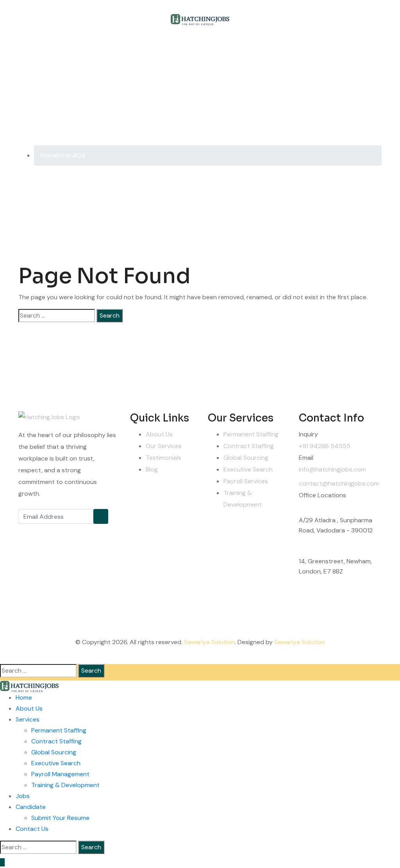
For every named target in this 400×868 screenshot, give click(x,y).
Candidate (31, 807)
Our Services (164, 446)
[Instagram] (61, 531)
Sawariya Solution (209, 642)
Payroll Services (245, 481)
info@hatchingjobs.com (332, 469)
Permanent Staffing (251, 434)
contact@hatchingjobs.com (339, 483)
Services (27, 719)
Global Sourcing (245, 458)
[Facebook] (26, 531)
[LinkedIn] (79, 531)
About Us (159, 434)
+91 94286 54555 (324, 446)
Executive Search (248, 469)
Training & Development (65, 785)
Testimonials (163, 458)
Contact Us (32, 829)
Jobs (23, 796)
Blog (152, 469)
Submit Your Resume (60, 818)
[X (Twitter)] (44, 531)
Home (24, 697)
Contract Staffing (248, 446)
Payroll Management (60, 774)
